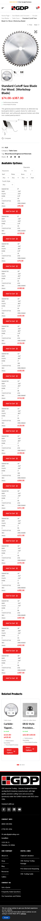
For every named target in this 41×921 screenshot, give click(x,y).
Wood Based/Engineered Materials (18, 154)
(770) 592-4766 (7, 829)
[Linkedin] (14, 809)
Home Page (5, 16)
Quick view (13, 713)
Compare (8, 138)
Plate (13, 174)
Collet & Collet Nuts (29, 720)
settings (23, 914)
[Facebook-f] (4, 809)
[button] (35, 31)
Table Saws (16, 18)
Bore (22, 174)
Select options (10, 751)
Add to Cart (10, 211)
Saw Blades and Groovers (21, 16)
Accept (6, 917)
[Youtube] (19, 809)
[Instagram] (9, 809)
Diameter (26, 167)
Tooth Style (6, 181)
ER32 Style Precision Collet (28, 727)
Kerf (3, 174)
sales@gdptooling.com (11, 834)
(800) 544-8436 (7, 824)
